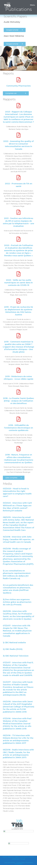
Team (16, 857)
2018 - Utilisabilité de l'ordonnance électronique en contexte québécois (18, 427)
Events (31, 857)
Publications (23, 857)
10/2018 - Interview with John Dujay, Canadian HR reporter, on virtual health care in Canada (18, 539)
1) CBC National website (14, 642)
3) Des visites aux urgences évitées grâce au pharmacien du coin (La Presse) (17, 602)
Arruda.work (18, 863)
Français (22, 859)
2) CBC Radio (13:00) (12, 649)
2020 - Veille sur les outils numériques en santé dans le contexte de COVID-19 (18, 282)
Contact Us (15, 859)
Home (4, 857)
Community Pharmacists (18, 86)
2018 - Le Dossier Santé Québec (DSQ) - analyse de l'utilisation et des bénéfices (18, 401)
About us (10, 857)
